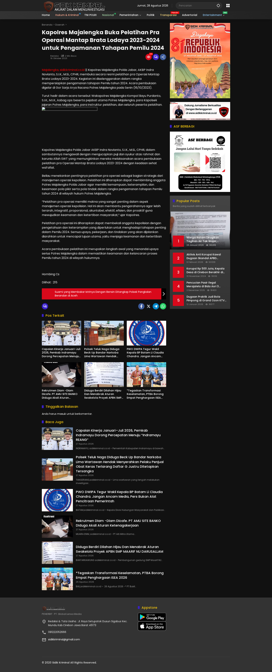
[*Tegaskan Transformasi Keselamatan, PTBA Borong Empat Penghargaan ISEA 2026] (146, 374)
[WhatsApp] (163, 306)
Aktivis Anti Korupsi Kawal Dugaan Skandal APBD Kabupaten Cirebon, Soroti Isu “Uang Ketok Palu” (207, 256)
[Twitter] (148, 306)
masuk (61, 414)
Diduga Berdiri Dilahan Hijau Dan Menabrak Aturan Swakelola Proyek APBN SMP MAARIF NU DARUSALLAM (102, 394)
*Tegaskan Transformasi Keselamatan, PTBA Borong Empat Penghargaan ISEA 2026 (145, 394)
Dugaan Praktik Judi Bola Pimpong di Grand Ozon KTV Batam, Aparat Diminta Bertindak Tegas (206, 298)
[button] (218, 5)
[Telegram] (156, 306)
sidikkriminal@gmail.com (64, 639)
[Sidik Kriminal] (74, 5)
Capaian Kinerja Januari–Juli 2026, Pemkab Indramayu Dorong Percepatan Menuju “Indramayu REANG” (61, 352)
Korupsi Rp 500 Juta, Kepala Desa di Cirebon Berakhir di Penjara (205, 270)
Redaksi (54, 56)
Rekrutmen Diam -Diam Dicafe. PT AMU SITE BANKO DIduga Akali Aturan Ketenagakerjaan (60, 394)
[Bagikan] (163, 57)
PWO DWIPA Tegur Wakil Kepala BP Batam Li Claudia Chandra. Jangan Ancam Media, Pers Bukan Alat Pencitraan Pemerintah (145, 352)
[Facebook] (141, 306)
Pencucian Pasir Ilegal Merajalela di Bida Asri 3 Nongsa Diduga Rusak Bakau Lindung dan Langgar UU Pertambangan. (206, 284)
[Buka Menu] (228, 5)
